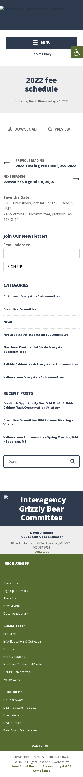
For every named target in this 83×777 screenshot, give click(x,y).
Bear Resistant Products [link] (19, 708)
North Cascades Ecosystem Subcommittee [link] (35, 335)
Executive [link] (10, 634)
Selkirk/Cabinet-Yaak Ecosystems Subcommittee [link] (40, 364)
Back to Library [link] (41, 54)
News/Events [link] (12, 606)
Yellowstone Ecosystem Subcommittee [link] (33, 377)
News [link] (7, 322)
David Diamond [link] (40, 101)
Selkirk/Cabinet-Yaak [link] (17, 672)
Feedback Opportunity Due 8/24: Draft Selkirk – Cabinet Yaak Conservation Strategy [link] (39, 405)
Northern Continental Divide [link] (22, 664)
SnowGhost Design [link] (26, 766)
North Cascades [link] (14, 657)
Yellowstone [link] (11, 680)
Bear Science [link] (12, 723)
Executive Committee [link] (20, 309)
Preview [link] (62, 129)
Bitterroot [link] (10, 649)
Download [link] (26, 129)
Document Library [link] (15, 613)
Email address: (16, 244)
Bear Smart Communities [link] (20, 730)
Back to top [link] (40, 745)
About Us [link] (9, 598)
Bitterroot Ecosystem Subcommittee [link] (32, 296)
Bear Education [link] (13, 715)
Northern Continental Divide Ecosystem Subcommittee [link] (34, 349)
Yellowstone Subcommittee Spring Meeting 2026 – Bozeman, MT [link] (40, 439)
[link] (77, 52)
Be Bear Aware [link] (13, 700)
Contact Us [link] (41, 552)
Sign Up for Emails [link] (15, 591)
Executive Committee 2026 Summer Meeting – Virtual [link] (38, 422)
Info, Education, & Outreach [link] (22, 641)
